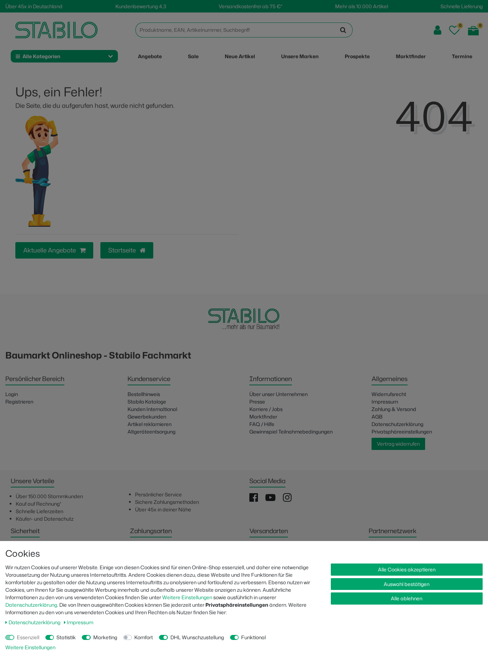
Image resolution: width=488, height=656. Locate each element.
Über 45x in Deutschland (34, 6)
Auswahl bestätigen (406, 584)
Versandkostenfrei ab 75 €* (250, 6)
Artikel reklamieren (149, 424)
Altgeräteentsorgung (151, 431)
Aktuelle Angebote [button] (50, 250)
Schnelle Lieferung (461, 6)
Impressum (385, 401)
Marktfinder (263, 416)
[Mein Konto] (437, 30)
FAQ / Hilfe (261, 424)
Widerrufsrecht (389, 394)
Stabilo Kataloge (147, 401)
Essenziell (28, 637)
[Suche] (343, 29)
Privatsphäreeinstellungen (402, 431)
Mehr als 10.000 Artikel (361, 6)
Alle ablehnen (406, 598)
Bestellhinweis (144, 394)
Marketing (105, 637)
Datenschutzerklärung (397, 424)
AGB (377, 416)
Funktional (253, 637)
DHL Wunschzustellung (197, 637)
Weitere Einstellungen (187, 597)
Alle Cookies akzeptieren (406, 569)
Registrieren (19, 401)
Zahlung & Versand (394, 409)
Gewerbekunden (147, 416)
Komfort (143, 637)
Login (11, 394)
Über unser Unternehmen (278, 394)
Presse (257, 401)
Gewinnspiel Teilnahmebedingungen (291, 431)
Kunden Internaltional (152, 409)
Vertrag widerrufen (398, 443)
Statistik (66, 637)
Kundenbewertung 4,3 (140, 6)
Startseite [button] (122, 250)
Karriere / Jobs (266, 409)
